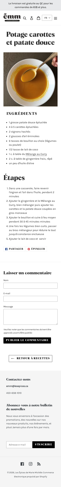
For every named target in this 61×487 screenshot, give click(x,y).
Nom (5, 280)
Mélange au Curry (36, 154)
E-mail (6, 293)
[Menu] (55, 17)
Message (8, 306)
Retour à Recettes (33, 358)
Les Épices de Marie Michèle (28, 472)
